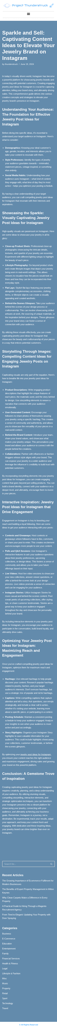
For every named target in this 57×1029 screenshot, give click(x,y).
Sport (4, 998)
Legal (4, 968)
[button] (28, 13)
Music (5, 983)
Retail (5, 993)
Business (6, 933)
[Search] (51, 864)
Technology (7, 1003)
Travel (5, 1008)
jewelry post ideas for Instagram (35, 754)
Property (6, 988)
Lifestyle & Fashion (11, 973)
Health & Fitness (10, 963)
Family (5, 953)
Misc (4, 978)
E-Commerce (8, 938)
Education (7, 943)
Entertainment (8, 948)
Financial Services (11, 958)
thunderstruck (11, 64)
